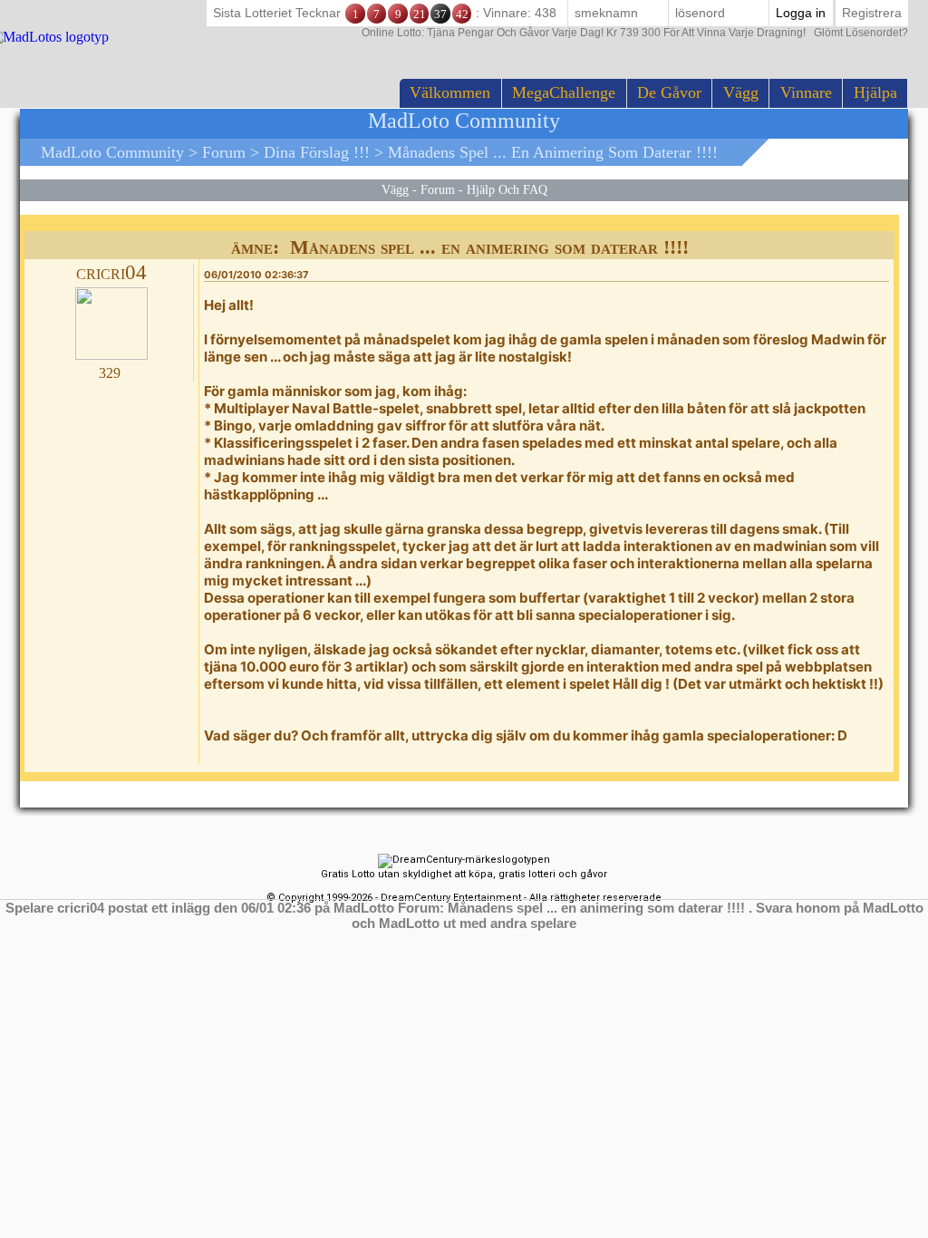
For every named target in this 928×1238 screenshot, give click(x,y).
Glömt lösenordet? (635, 32)
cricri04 (111, 272)
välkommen (450, 92)
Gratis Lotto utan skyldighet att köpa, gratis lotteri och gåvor (464, 874)
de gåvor (669, 92)
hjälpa (875, 92)
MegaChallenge (563, 92)
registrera (872, 12)
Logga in (801, 12)
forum (224, 152)
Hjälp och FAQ (507, 189)
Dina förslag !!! (317, 152)
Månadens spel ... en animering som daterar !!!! (553, 152)
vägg (741, 92)
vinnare (806, 92)
